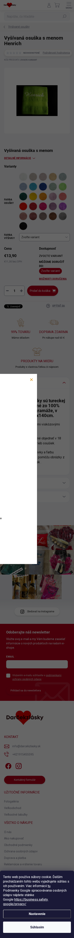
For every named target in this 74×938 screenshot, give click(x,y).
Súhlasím (37, 927)
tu (49, 886)
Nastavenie (37, 914)
